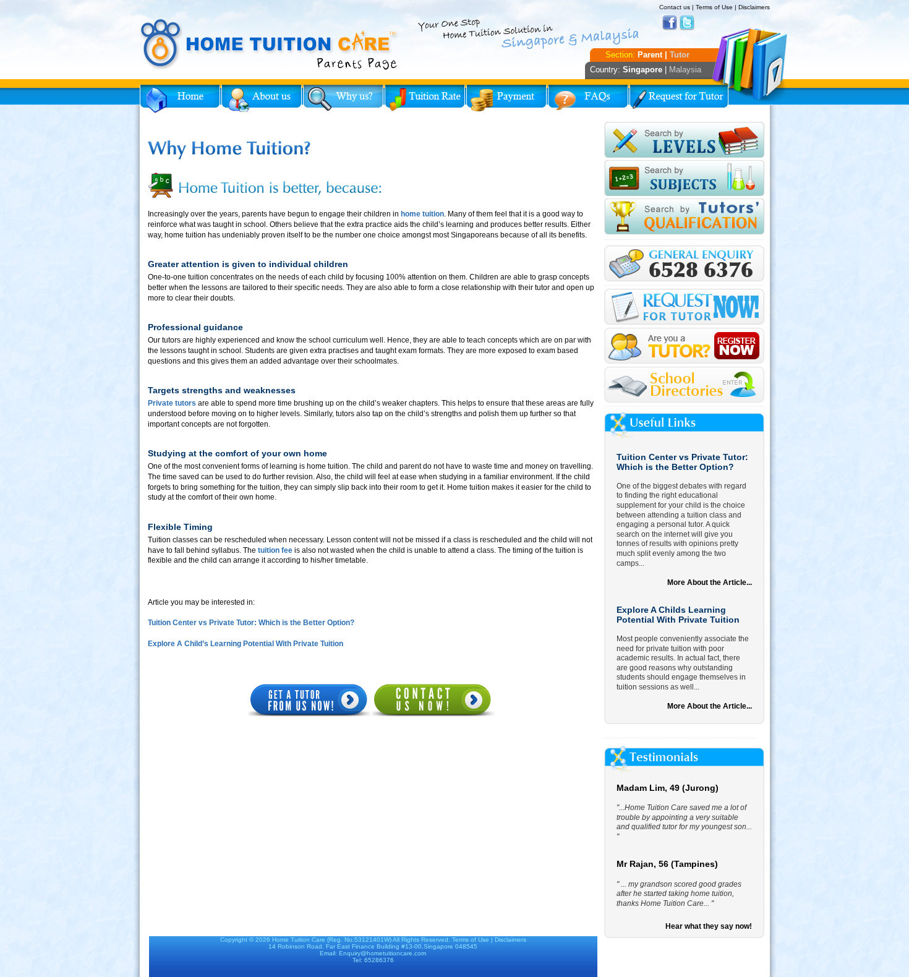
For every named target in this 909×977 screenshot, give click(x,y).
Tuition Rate (425, 99)
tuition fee (275, 550)
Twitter (687, 22)
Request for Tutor (678, 99)
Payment (506, 99)
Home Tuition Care (298, 939)
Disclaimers (754, 7)
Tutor (679, 54)
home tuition (422, 214)
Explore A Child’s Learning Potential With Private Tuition (245, 643)
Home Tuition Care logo (269, 44)
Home (180, 99)
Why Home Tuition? (343, 99)
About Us (261, 99)
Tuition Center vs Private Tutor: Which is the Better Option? (251, 622)
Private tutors (173, 403)
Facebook (669, 22)
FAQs (588, 99)
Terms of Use (714, 7)
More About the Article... (709, 582)
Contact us (674, 7)
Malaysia (685, 69)
